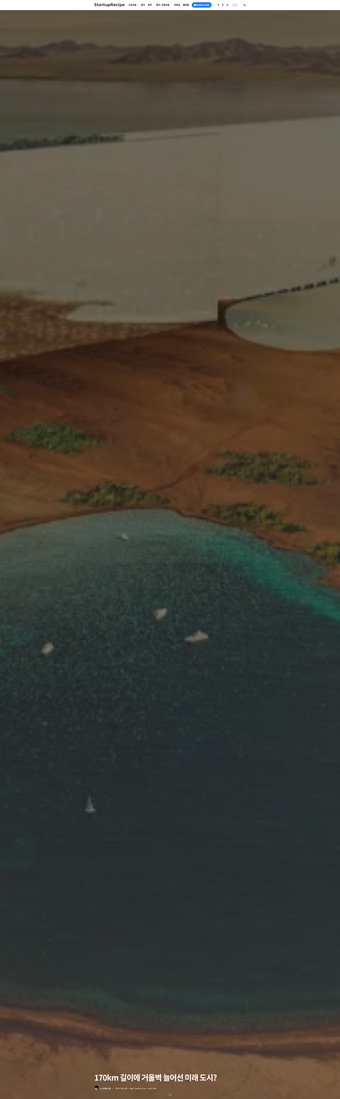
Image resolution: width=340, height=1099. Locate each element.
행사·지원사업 (162, 4)
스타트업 (132, 4)
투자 (150, 4)
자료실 (177, 4)
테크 (143, 4)
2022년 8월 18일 (121, 1088)
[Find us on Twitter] (223, 5)
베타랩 (186, 4)
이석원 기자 (106, 1088)
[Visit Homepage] (109, 5)
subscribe (202, 5)
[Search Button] (245, 5)
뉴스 (132, 1088)
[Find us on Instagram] (227, 5)
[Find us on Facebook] (218, 5)
